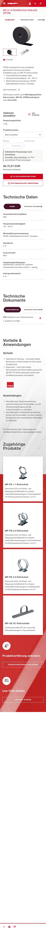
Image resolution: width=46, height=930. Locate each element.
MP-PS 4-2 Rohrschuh (16, 577)
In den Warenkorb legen (24, 176)
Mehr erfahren (9, 90)
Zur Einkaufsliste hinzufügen (24, 183)
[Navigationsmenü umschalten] (4, 3)
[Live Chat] (14, 927)
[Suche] (40, 3)
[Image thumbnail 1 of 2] (10, 52)
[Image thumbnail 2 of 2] (24, 52)
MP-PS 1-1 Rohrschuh (16, 484)
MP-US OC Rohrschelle (17, 623)
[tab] (9, 19)
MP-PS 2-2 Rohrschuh (16, 530)
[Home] (12, 3)
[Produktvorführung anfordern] (9, 927)
